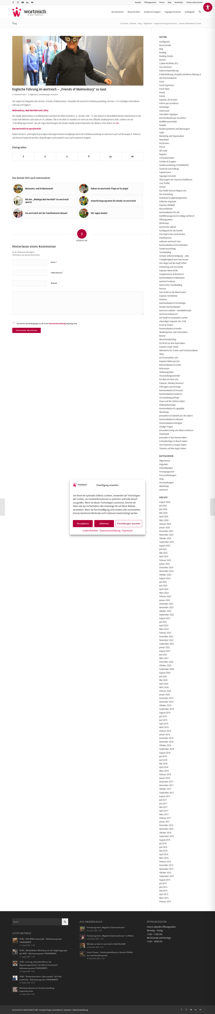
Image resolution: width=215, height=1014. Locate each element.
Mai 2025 (163, 552)
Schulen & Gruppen (167, 161)
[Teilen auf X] (45, 156)
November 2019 (166, 701)
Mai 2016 (163, 850)
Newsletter (179, 2)
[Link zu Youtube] (22, 2)
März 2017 (164, 814)
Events (162, 92)
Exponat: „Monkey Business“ (171, 383)
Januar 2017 (164, 821)
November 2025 (166, 534)
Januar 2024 (164, 600)
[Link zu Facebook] (13, 2)
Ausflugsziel (164, 41)
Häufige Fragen (166, 426)
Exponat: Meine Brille (168, 270)
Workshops (164, 223)
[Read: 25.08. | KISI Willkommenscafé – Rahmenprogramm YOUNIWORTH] (15, 940)
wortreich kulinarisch (168, 314)
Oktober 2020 (165, 665)
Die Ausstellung (166, 194)
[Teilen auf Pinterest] (89, 156)
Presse (161, 2)
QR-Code (163, 150)
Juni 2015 (163, 887)
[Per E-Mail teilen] (132, 156)
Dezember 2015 (166, 865)
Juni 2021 (163, 654)
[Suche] (200, 12)
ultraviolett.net (57, 1010)
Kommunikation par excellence (172, 117)
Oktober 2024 (165, 574)
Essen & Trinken (166, 324)
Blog (169, 2)
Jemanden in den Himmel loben (173, 437)
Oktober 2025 (165, 538)
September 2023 (166, 614)
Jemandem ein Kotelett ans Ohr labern (176, 415)
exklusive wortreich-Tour (170, 241)
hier (117, 123)
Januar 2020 (164, 694)
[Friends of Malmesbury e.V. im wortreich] (77, 61)
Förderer (163, 299)
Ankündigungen (166, 467)
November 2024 (166, 571)
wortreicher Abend (167, 226)
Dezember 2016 (166, 825)
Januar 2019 (164, 734)
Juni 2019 (163, 719)
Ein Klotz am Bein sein (168, 379)
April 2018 (163, 767)
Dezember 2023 (166, 603)
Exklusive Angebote (167, 201)
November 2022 (166, 640)
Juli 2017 (163, 799)
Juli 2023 (163, 621)
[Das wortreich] (31, 12)
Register (163, 154)
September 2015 (166, 876)
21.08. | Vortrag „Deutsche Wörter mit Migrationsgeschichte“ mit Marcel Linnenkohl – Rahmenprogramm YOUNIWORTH (38, 965)
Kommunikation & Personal (171, 390)
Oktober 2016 (165, 832)
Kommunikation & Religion (170, 423)
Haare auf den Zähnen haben (172, 401)
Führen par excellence (169, 103)
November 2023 (166, 607)
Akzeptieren (83, 523)
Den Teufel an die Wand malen (172, 292)
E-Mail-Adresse (57, 272)
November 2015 (166, 868)
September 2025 (166, 541)
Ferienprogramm (166, 471)
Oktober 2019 (165, 705)
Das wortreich (165, 66)
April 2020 (163, 683)
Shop (161, 353)
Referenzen (164, 368)
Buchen (162, 59)
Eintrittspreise (165, 237)
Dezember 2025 (166, 531)
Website (54, 283)
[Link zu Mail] (32, 2)
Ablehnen (104, 523)
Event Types (164, 88)
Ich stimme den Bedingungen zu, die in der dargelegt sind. (47, 323)
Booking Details (166, 56)
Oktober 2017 (165, 788)
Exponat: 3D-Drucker (168, 99)
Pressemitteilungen (167, 475)
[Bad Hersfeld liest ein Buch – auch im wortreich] (2, 507)
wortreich (54, 94)
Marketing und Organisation (171, 135)
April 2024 (163, 589)
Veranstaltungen (44, 94)
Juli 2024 (163, 581)
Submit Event (165, 172)
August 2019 (164, 712)
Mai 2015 (163, 890)
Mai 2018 (163, 763)
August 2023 (164, 618)
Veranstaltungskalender (169, 375)
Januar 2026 (164, 527)
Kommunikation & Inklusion (171, 419)
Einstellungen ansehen (128, 523)
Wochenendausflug (167, 339)
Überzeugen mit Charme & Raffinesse (175, 179)
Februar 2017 (165, 817)
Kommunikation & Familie (170, 328)
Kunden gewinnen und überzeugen (174, 128)
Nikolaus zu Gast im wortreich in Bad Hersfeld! (106, 944)
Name (54, 262)
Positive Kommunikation (169, 306)
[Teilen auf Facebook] (23, 156)
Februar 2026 (165, 523)
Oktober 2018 (165, 745)
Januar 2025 (164, 563)
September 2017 (166, 792)
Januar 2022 (164, 647)
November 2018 (166, 741)
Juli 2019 (163, 716)
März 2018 (164, 770)
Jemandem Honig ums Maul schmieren (176, 430)
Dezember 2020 (166, 661)
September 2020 (166, 669)
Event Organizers (166, 85)
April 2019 (163, 723)
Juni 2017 (163, 803)
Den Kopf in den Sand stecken (172, 234)
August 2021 (164, 650)
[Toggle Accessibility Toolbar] (208, 7)
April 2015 (163, 894)
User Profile (164, 183)
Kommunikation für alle (169, 212)
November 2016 (166, 828)
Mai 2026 (163, 512)
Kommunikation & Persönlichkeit (173, 244)
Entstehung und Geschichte (171, 266)
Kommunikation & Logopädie (171, 408)
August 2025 (164, 545)
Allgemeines (34, 94)
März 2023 (164, 629)
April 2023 (163, 625)
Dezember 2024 (166, 567)
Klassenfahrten (166, 208)
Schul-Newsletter (166, 157)
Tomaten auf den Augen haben (172, 448)
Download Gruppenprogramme (173, 197)
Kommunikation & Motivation (171, 277)
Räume (162, 335)
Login (161, 132)
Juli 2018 (163, 756)
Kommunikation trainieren (170, 393)
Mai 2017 (163, 807)
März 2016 (164, 857)
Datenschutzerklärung (110, 530)
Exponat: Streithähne (168, 295)
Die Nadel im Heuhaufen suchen (173, 317)
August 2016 (164, 839)
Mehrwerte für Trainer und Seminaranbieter (178, 350)
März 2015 (164, 897)
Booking (162, 52)
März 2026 (164, 520)
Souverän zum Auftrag (169, 168)
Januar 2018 (164, 778)
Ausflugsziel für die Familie (171, 230)
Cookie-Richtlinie (90, 530)
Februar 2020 (165, 690)
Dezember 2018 (166, 738)
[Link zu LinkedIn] (27, 2)
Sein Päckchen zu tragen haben (173, 444)
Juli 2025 (163, 549)
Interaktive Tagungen (168, 114)
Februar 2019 (165, 730)
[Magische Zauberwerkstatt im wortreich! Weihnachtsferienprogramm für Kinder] (212, 507)
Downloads (164, 433)
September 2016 (166, 836)
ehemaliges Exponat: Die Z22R (172, 321)
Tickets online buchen (194, 2)
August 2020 (164, 672)
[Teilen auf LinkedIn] (111, 156)
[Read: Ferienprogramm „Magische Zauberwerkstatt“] (82, 929)
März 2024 (164, 592)
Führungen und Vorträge (170, 386)
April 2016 (163, 854)
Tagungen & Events (167, 175)
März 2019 (164, 727)
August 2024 (164, 578)
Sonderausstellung (167, 248)
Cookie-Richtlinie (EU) (168, 63)
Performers (164, 143)
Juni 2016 (163, 847)
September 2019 (166, 708)
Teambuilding (165, 252)
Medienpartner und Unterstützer (173, 332)
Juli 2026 (163, 505)
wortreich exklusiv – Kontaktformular (175, 310)
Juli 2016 (163, 843)
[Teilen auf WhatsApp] (67, 156)
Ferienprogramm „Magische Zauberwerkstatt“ (106, 927)
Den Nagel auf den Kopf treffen (173, 263)
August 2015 (164, 879)
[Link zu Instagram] (18, 2)
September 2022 (166, 643)
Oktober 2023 (165, 610)
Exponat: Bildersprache (169, 361)
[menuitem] (138, 2)
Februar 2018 (165, 774)
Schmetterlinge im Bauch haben (173, 441)
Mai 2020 (163, 680)
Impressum (127, 530)
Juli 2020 (163, 676)
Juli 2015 (163, 883)
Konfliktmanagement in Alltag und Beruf (176, 215)
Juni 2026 (163, 509)
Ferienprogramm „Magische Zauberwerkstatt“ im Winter (110, 935)
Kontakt (138, 2)
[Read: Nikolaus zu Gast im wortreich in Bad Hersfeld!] (82, 945)
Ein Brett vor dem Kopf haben (172, 343)
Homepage (164, 106)
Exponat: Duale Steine (168, 346)
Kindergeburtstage (167, 404)
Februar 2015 (165, 901)
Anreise (162, 288)
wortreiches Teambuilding (170, 284)
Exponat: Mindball (167, 205)
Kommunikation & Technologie (172, 303)
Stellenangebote (166, 372)
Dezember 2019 (166, 698)
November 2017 (166, 785)
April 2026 (163, 516)
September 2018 (166, 748)
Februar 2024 (165, 596)
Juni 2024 (163, 585)
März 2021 (164, 658)
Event (161, 81)
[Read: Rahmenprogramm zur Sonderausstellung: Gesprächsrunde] (15, 989)
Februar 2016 (165, 861)
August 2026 (164, 501)
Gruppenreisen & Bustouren (171, 274)
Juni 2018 (163, 759)
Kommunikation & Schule (170, 364)
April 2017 (163, 810)
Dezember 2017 (166, 781)
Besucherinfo (165, 45)
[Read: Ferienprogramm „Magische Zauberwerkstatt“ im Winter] (82, 937)
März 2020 (164, 687)
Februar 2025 (165, 560)
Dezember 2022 (166, 636)
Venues (162, 186)
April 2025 (163, 556)
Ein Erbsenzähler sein (168, 357)
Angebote (163, 464)
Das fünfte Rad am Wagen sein (172, 190)
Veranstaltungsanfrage (169, 397)
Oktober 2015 (165, 872)
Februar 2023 (165, 632)
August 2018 (164, 752)
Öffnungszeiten (150, 2)
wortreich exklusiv (167, 281)
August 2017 (164, 796)
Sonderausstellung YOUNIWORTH (174, 165)
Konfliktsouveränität (168, 121)
